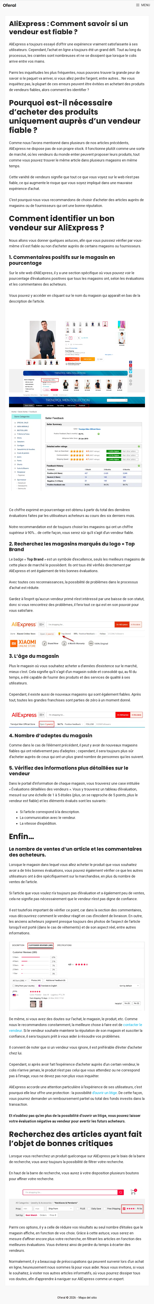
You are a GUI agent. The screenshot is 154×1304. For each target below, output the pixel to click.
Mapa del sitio (88, 1297)
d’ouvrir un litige (104, 1093)
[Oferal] (9, 5)
